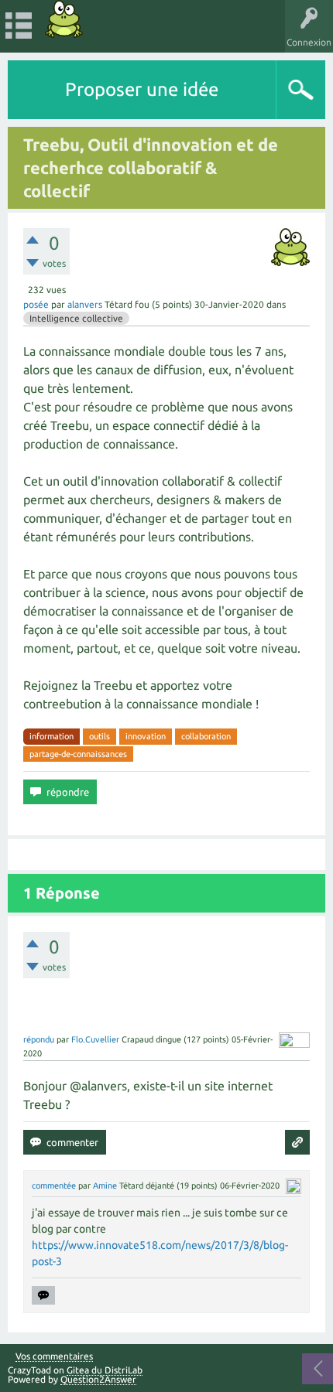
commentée (54, 1185)
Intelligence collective (76, 318)
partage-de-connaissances (78, 754)
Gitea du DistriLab (104, 1370)
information (51, 736)
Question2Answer (98, 1379)
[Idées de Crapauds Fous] (64, 19)
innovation (145, 736)
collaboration (206, 736)
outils (99, 736)
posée (36, 304)
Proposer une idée (141, 89)
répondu (38, 1039)
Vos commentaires (54, 1356)
